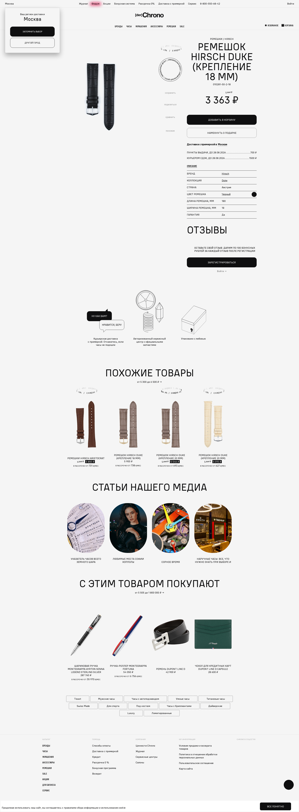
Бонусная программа (104, 768)
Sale (182, 26)
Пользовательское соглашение (196, 763)
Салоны (140, 762)
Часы (129, 26)
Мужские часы (106, 698)
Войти (290, 3)
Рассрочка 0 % (100, 762)
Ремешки (171, 26)
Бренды (119, 26)
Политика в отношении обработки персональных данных (198, 756)
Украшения (141, 26)
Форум (95, 3)
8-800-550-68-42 (210, 3)
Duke (224, 180)
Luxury (131, 713)
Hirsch (225, 173)
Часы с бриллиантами (179, 705)
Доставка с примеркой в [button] (207, 144)
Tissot (77, 698)
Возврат (97, 773)
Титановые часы (215, 698)
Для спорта (113, 705)
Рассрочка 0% (146, 3)
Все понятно (275, 806)
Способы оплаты (101, 745)
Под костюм (143, 705)
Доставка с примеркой (171, 3)
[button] (11, 3)
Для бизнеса (49, 784)
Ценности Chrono (145, 745)
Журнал (83, 3)
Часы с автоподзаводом (145, 698)
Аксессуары (157, 26)
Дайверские (215, 705)
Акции (106, 3)
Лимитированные (162, 713)
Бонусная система (124, 3)
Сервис (192, 3)
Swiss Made (83, 705)
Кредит (96, 756)
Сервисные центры (146, 756)
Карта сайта (186, 768)
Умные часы (183, 698)
